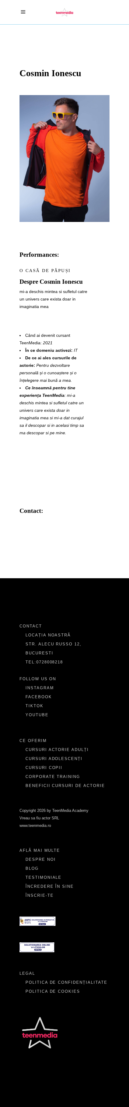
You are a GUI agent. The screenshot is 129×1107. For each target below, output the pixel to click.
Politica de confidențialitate (66, 982)
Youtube (37, 715)
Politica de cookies (53, 991)
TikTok (35, 706)
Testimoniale (44, 877)
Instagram (40, 688)
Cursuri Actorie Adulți (57, 749)
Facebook (39, 697)
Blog (32, 868)
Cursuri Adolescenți (54, 758)
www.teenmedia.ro (35, 825)
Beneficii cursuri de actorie (65, 785)
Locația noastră (48, 635)
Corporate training (53, 776)
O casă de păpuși (45, 270)
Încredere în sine (50, 886)
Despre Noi (41, 859)
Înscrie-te (40, 895)
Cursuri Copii (44, 767)
